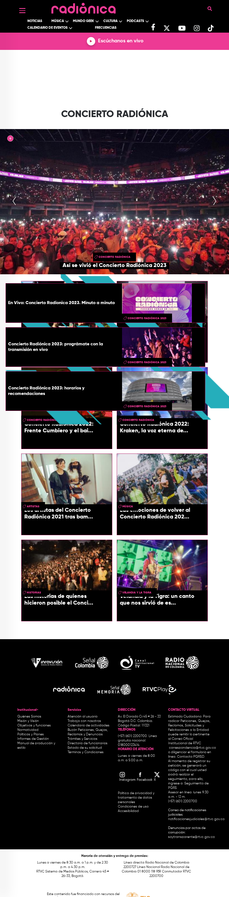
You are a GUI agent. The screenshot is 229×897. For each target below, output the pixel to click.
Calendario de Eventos (47, 28)
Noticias (34, 21)
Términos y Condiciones (86, 752)
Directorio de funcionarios (88, 743)
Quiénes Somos (29, 716)
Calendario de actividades (88, 725)
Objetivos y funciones (34, 725)
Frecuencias (105, 28)
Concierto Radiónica (114, 257)
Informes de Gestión (33, 739)
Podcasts (135, 21)
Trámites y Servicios (82, 739)
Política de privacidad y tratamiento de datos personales (136, 798)
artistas (33, 506)
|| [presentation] (10, 139)
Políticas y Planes (30, 734)
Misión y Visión (28, 721)
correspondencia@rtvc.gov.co (192, 748)
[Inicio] (83, 7)
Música (57, 21)
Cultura (110, 21)
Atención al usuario (82, 716)
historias (34, 592)
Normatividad (28, 730)
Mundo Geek (83, 21)
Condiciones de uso (133, 806)
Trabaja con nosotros (84, 721)
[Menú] (22, 11)
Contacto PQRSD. (191, 756)
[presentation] (14, 201)
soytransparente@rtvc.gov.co (191, 837)
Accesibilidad (129, 811)
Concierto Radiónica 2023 (147, 318)
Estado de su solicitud (85, 748)
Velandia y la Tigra (136, 592)
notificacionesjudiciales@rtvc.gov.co (196, 819)
